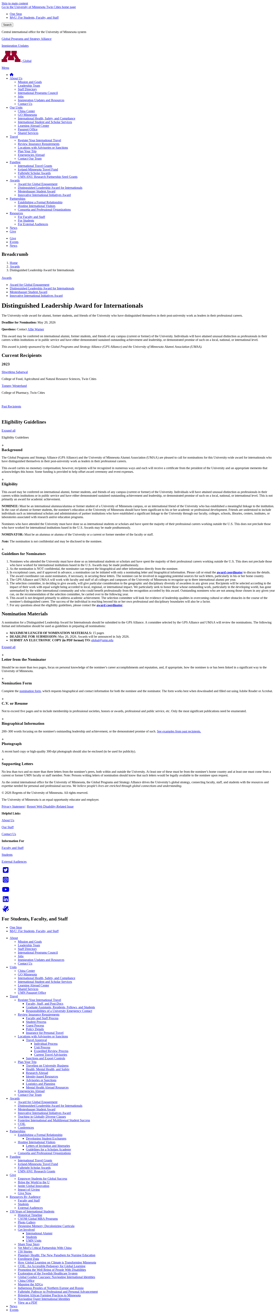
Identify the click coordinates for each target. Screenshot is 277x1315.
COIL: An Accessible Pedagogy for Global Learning (51, 1266)
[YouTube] (6, 890)
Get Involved (26, 1229)
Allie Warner (36, 329)
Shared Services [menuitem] (28, 133)
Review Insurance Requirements (38, 1014)
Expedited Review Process (51, 1051)
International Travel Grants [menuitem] (35, 166)
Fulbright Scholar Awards (34, 1167)
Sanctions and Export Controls (45, 1058)
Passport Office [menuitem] (28, 129)
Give (13, 1175)
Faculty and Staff (13, 848)
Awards (15, 266)
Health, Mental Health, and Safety (48, 1069)
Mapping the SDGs (30, 1284)
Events (14, 1310)
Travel (14, 996)
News (13, 1306)
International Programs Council (38, 952)
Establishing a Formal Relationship (40, 1135)
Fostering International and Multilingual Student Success (54, 1120)
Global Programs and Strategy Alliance (27, 39)
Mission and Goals (30, 941)
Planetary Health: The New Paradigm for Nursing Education (56, 1255)
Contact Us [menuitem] (25, 104)
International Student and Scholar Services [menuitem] (45, 122)
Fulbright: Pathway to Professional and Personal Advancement (58, 1291)
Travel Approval (36, 1040)
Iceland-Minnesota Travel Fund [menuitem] (38, 169)
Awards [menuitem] (15, 180)
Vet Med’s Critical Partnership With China (45, 1248)
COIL (22, 1124)
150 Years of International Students (32, 1211)
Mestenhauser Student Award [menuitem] (36, 191)
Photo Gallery (27, 1222)
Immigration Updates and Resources (41, 960)
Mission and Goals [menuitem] (30, 82)
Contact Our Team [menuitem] (30, 158)
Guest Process (35, 1025)
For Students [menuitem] (26, 220)
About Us (8, 820)
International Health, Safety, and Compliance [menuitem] (46, 118)
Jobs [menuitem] (21, 96)
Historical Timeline (30, 1215)
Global (26, 61)
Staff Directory (27, 949)
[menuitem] (11, 74)
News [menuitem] (13, 227)
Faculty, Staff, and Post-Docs (44, 1003)
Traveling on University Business (47, 1065)
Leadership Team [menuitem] (29, 85)
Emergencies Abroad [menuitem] (31, 155)
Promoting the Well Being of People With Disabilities (52, 1269)
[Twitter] (6, 871)
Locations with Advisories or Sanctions (43, 1036)
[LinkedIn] (6, 900)
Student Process (36, 1022)
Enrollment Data (28, 1259)
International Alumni (39, 1233)
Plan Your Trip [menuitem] (27, 151)
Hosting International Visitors (36, 1142)
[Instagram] (6, 881)
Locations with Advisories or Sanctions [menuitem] (43, 147)
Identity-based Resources (42, 1076)
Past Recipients (11, 406)
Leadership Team (29, 945)
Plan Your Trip (27, 1062)
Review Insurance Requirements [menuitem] (38, 144)
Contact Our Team (30, 1094)
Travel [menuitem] (14, 136)
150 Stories (25, 1251)
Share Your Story (29, 1244)
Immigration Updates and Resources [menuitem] (41, 100)
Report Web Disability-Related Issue (50, 806)
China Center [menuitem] (26, 111)
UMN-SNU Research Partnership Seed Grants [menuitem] (47, 176)
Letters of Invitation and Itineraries (48, 1145)
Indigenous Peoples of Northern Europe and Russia (51, 1288)
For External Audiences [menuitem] (33, 224)
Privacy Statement (13, 806)
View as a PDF (27, 1302)
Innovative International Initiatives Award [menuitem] (44, 195)
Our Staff (8, 827)
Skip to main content (15, 3)
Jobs (21, 956)
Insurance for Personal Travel (44, 1032)
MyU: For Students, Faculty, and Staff (34, 17)
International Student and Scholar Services (45, 981)
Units (13, 967)
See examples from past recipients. (179, 731)
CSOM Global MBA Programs (38, 1218)
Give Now (24, 1193)
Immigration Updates (15, 45)
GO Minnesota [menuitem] (27, 114)
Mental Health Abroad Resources (47, 1087)
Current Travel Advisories (50, 1054)
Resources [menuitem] (16, 213)
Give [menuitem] (13, 231)
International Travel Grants (35, 1160)
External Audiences (14, 861)
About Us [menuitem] (16, 78)
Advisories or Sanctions (41, 1080)
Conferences (26, 1127)
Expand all (8, 430)
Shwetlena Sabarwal (15, 372)
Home (14, 263)
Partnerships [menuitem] (17, 198)
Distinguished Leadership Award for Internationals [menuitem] (50, 187)
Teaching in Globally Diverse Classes (42, 1116)
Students (7, 854)
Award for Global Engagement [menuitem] (37, 184)
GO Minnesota (27, 974)
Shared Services (28, 989)
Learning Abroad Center (33, 985)
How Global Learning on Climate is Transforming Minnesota (57, 1262)
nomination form (30, 691)
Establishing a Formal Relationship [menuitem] (40, 202)
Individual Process (46, 1043)
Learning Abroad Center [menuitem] (33, 125)
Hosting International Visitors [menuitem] (36, 206)
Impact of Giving (29, 1189)
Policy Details (35, 1029)
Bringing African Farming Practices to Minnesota (49, 1295)
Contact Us (9, 834)
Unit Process (42, 1047)
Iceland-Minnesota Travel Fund (38, 1164)
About (14, 938)
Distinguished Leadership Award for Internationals (42, 288)
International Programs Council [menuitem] (38, 93)
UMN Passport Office (32, 992)
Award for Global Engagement (29, 284)
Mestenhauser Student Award (28, 292)
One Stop (16, 14)
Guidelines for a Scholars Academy (48, 1149)
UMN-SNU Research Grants (36, 1171)
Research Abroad (37, 1073)
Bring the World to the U (34, 1182)
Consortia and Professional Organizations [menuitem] (44, 209)
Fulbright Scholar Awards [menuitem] (34, 173)
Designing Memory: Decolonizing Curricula (46, 1226)
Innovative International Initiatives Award (36, 295)
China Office (26, 1280)
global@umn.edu (102, 640)
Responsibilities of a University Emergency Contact (59, 1011)
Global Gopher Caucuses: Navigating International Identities (56, 1277)
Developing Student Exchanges (46, 1138)
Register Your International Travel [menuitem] (39, 140)
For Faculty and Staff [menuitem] (31, 217)
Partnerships (17, 1131)
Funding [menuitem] (15, 162)
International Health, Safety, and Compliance (46, 978)
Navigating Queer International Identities (44, 1299)
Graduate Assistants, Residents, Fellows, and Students (60, 1007)
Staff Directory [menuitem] (27, 89)
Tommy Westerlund (14, 385)
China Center (26, 970)
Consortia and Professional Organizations (44, 1153)
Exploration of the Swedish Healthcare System (47, 1273)
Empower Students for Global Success (42, 1178)
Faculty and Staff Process (42, 1018)
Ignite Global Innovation (33, 1186)
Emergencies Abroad (31, 1091)
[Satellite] (6, 910)
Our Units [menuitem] (16, 107)
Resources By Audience (25, 1197)
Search (7, 24)
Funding (15, 1156)
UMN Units (33, 1240)
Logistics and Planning (40, 1084)
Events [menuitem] (14, 242)
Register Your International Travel (39, 1000)
